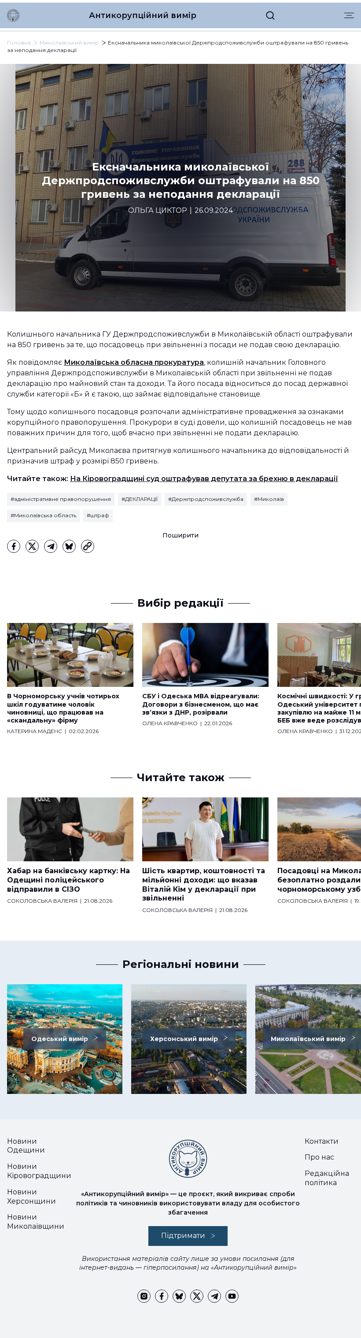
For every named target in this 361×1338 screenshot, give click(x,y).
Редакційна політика (327, 1178)
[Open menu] (349, 15)
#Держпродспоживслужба (205, 499)
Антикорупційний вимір (142, 15)
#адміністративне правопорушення (61, 499)
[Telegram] (50, 546)
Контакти (322, 1141)
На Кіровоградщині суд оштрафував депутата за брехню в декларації (204, 478)
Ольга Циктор (157, 210)
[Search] (270, 15)
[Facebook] (13, 546)
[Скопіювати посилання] (87, 546)
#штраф (98, 515)
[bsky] (69, 546)
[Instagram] (144, 1296)
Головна (19, 42)
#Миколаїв (269, 499)
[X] (32, 546)
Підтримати (183, 1235)
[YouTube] (232, 1296)
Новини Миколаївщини (35, 1222)
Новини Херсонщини (31, 1196)
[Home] (13, 15)
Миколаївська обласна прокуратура (134, 362)
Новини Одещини (26, 1146)
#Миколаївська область (43, 515)
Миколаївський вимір (69, 42)
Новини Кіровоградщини (39, 1171)
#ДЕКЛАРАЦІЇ (140, 499)
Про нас (319, 1157)
